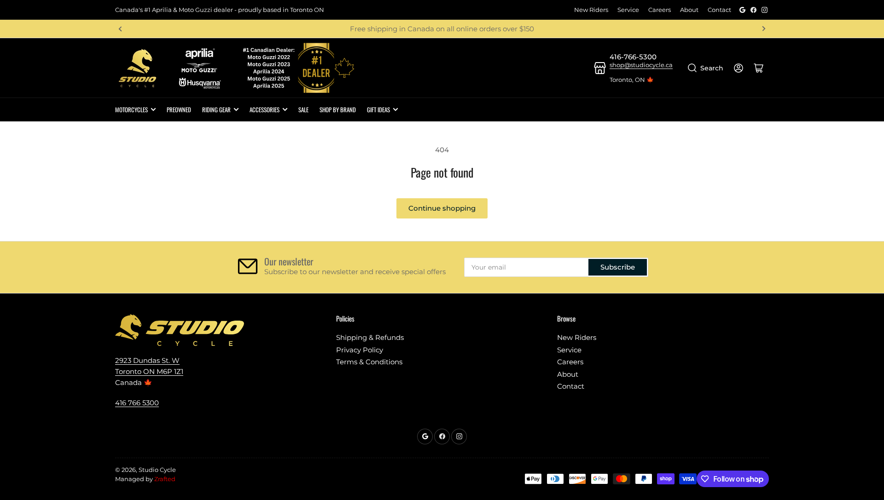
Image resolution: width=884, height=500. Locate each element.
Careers (659, 9)
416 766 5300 (137, 402)
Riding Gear (216, 109)
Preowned (179, 109)
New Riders (591, 9)
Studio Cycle (157, 469)
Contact (719, 9)
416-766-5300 (633, 56)
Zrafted (164, 479)
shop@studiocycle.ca (641, 65)
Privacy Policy (359, 349)
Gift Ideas (378, 109)
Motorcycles (131, 109)
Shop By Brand (338, 109)
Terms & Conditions (369, 361)
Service (628, 9)
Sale (303, 109)
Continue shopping (442, 208)
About (689, 9)
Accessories (264, 109)
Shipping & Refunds (370, 337)
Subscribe (617, 267)
